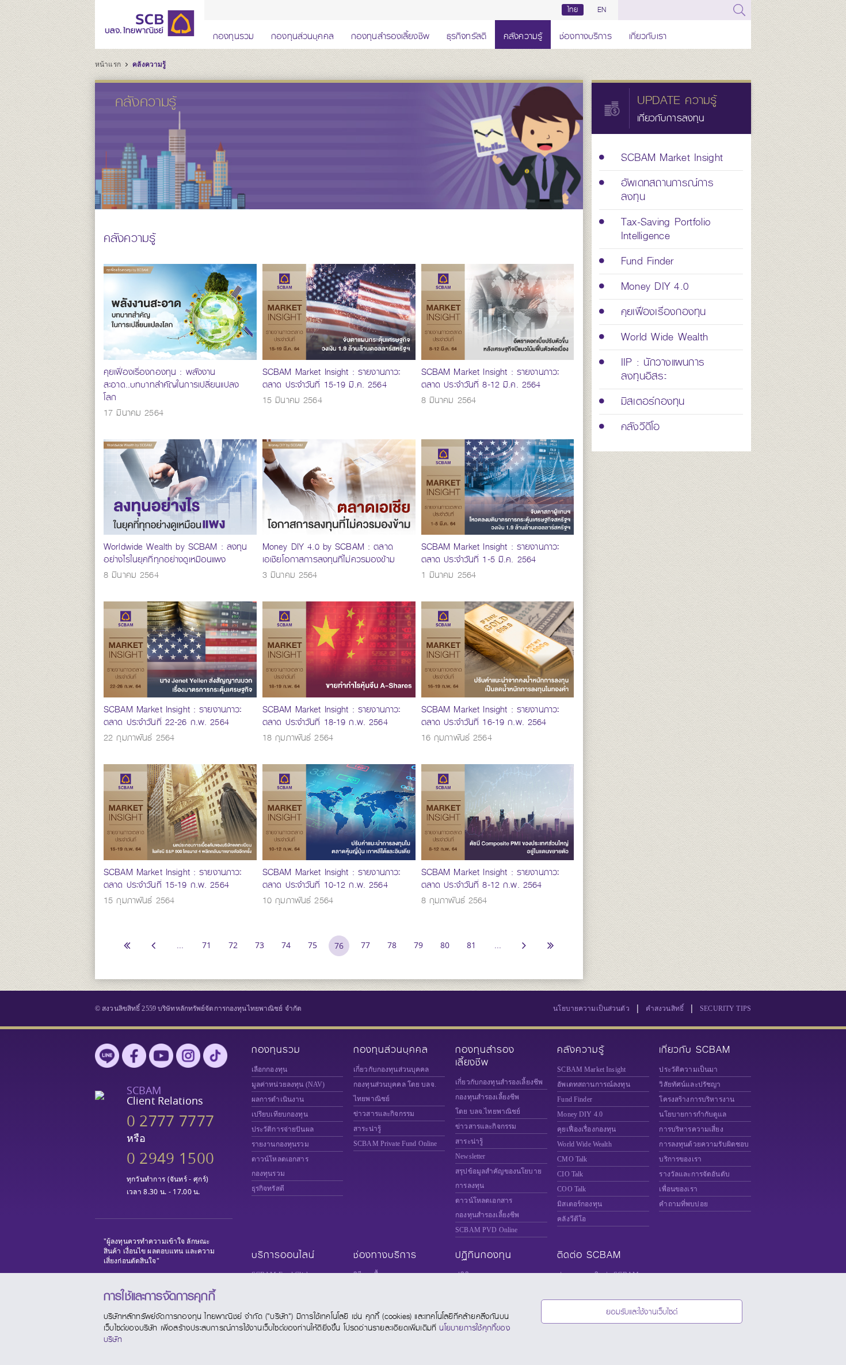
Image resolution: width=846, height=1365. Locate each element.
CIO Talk (570, 1174)
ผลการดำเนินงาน (277, 1099)
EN (601, 10)
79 (418, 945)
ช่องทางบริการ (585, 34)
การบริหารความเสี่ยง (691, 1129)
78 (392, 945)
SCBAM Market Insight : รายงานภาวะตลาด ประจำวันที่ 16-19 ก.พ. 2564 (490, 716)
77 (365, 945)
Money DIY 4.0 (580, 1114)
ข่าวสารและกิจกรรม (383, 1114)
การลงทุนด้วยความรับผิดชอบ (704, 1144)
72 (233, 945)
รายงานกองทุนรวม (280, 1144)
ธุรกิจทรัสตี (466, 34)
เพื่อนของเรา (678, 1189)
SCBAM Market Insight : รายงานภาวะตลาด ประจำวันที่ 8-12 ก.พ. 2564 (490, 878)
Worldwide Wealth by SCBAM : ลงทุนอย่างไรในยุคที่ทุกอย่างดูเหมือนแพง (175, 553)
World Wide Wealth (584, 1144)
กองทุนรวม (233, 34)
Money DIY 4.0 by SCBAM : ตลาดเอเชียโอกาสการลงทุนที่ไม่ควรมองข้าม (328, 553)
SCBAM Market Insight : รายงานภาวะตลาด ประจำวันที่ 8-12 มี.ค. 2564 (490, 378)
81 (471, 945)
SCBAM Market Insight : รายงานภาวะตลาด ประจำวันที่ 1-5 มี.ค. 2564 (490, 553)
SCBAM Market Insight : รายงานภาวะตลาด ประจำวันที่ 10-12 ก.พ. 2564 (331, 878)
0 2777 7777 (170, 1121)
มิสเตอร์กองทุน (579, 1204)
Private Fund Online (395, 1144)
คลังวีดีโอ (571, 1219)
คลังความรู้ (523, 34)
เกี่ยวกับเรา (647, 34)
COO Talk (571, 1189)
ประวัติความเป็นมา (688, 1069)
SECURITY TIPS (725, 1008)
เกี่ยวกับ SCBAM (694, 1049)
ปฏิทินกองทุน (483, 1255)
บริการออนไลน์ (283, 1255)
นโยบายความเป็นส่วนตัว (591, 1008)
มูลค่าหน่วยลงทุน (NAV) (288, 1084)
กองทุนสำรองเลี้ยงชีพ (390, 34)
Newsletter (470, 1156)
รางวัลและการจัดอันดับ (694, 1174)
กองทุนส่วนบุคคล (302, 34)
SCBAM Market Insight (591, 1069)
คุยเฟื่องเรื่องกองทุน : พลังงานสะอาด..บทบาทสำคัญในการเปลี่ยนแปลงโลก (171, 384)
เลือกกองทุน (269, 1069)
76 (339, 945)
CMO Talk (572, 1159)
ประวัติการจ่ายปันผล (282, 1129)
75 (312, 945)
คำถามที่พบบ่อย (683, 1204)
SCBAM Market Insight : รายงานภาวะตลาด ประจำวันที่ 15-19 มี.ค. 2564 (331, 378)
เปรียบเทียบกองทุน (279, 1114)
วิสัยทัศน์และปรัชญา (690, 1084)
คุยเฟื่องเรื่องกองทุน (586, 1129)
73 (259, 945)
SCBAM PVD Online (486, 1230)
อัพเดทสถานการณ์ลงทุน (593, 1084)
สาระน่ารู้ (367, 1129)
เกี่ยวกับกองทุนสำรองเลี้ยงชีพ (499, 1082)
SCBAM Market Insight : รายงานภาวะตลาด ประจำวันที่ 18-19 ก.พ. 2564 (331, 716)
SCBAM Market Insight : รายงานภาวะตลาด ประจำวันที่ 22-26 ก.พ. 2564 (173, 716)
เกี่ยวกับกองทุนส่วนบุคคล (391, 1069)
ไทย (572, 10)
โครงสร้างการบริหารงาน (696, 1099)
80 (444, 945)
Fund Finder (574, 1099)
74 (286, 945)
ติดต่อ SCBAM (589, 1255)
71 (206, 945)
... (180, 945)
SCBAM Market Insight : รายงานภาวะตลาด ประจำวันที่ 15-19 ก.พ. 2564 (173, 878)
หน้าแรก (109, 64)
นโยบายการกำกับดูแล (692, 1114)
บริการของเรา (680, 1159)
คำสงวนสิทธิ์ (665, 1008)
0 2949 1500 (170, 1158)
